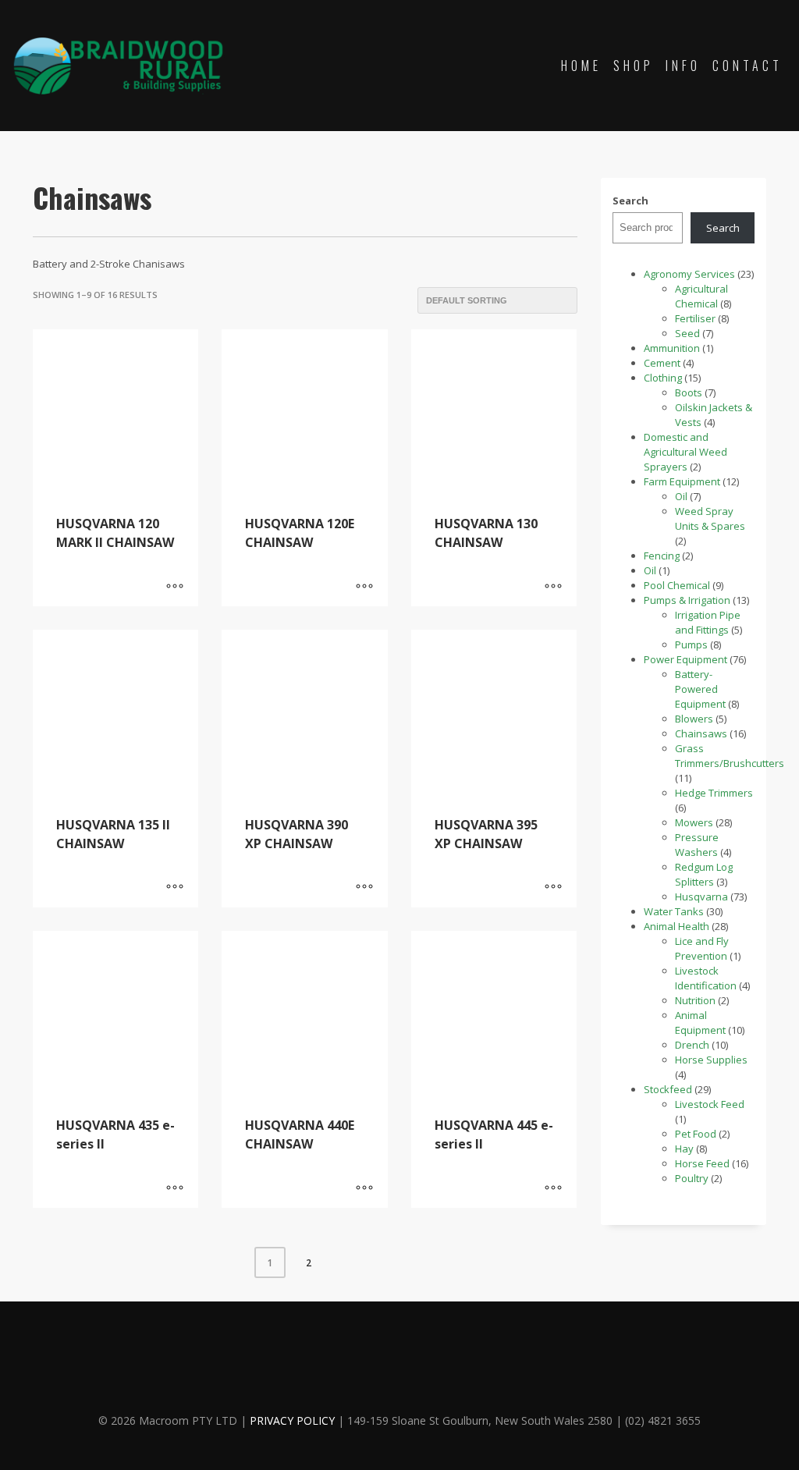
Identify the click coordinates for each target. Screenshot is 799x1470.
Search (630, 201)
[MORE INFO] (174, 586)
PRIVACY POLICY (292, 1420)
